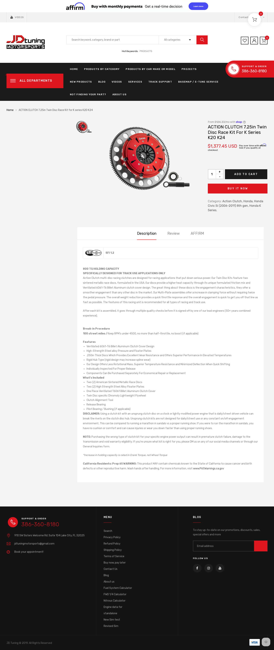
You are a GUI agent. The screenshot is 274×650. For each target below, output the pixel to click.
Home (74, 69)
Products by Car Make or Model (150, 69)
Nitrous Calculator (114, 600)
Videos (117, 81)
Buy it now (238, 188)
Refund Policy (112, 543)
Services (135, 81)
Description (146, 233)
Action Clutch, (232, 201)
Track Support (160, 81)
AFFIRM (197, 233)
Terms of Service (114, 556)
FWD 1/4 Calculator (115, 594)
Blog (101, 81)
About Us (119, 94)
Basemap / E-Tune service (198, 81)
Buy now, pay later (115, 562)
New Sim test (112, 619)
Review (173, 233)
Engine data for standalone (113, 610)
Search (108, 531)
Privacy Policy (112, 537)
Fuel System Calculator (118, 588)
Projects (189, 69)
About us (109, 581)
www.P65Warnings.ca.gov (208, 468)
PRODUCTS (146, 51)
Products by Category (101, 69)
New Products (81, 81)
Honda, (248, 201)
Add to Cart (246, 174)
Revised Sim (111, 626)
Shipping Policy (113, 550)
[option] (148, 158)
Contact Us (110, 569)
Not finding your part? (88, 94)
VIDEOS (19, 17)
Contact (243, 17)
